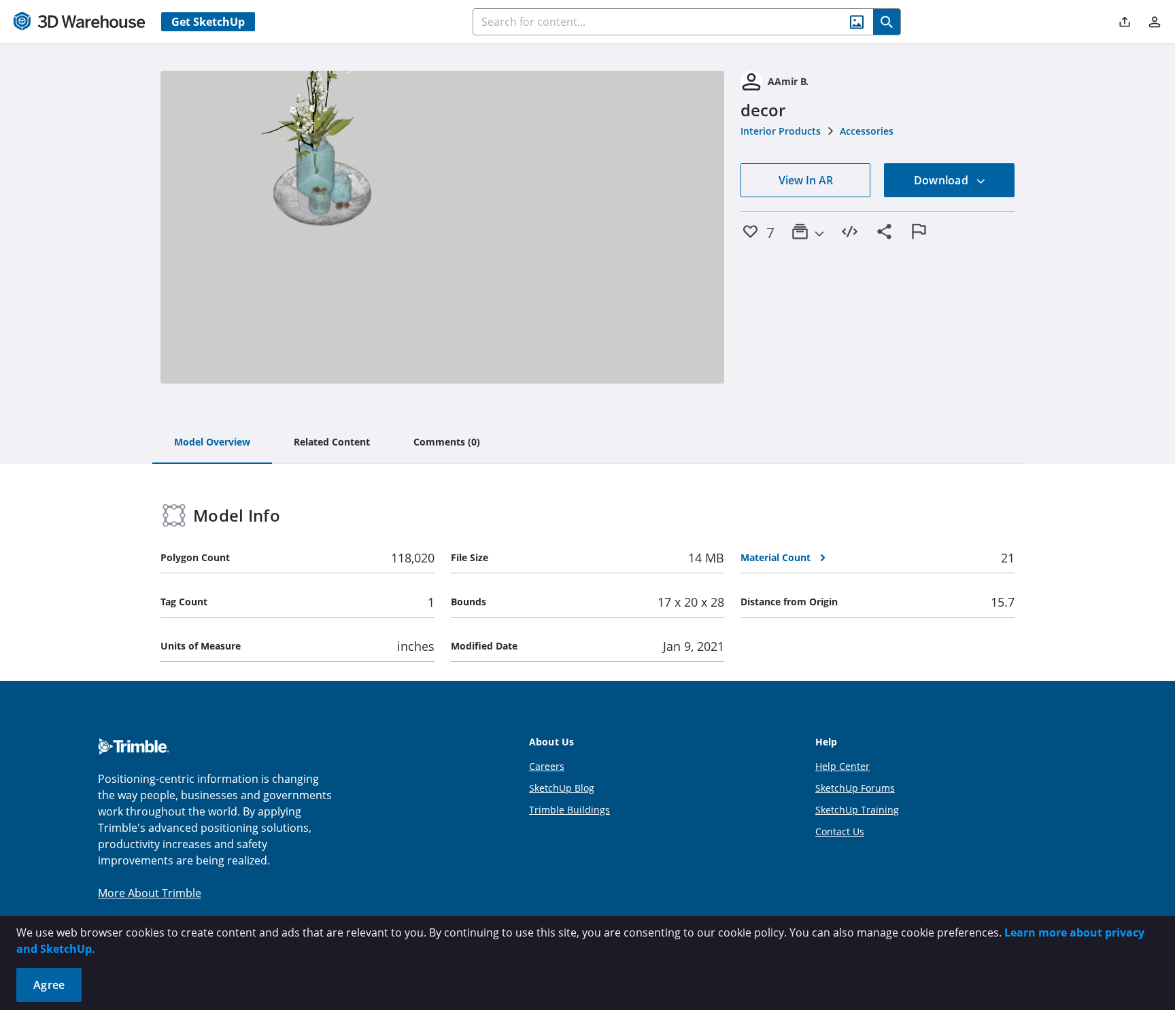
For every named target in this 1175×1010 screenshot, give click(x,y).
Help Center (842, 766)
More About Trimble (149, 893)
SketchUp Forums (855, 787)
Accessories (866, 130)
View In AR (806, 180)
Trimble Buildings (569, 809)
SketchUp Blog (561, 787)
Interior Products (780, 130)
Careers (546, 766)
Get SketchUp (208, 21)
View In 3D (442, 227)
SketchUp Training (857, 809)
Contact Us (839, 831)
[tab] (212, 443)
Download (942, 180)
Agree (49, 984)
